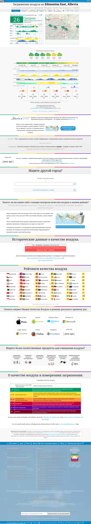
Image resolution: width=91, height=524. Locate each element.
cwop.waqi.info (43, 469)
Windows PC (69, 317)
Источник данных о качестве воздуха (17, 470)
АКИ (17, 15)
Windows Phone (53, 317)
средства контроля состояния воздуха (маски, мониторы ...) (19, 475)
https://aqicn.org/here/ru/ (45, 143)
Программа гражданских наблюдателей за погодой (51, 468)
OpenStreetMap (71, 39)
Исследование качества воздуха (18, 457)
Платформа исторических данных (16, 478)
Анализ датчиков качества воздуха (16, 463)
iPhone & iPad (22, 317)
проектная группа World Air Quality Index (57, 434)
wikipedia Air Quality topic (51, 417)
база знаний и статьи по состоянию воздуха (19, 461)
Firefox (37, 330)
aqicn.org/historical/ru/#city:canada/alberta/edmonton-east (45, 258)
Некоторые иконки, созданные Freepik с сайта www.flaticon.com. (50, 475)
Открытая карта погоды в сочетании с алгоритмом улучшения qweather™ (51, 465)
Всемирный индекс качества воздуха (51, 432)
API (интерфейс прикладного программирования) (20, 477)
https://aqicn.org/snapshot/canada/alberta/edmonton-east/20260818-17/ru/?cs (45, 149)
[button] (55, 28)
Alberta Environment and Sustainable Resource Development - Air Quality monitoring (45, 499)
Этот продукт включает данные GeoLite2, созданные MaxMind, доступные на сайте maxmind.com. (52, 458)
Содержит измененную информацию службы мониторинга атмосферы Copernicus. (50, 472)
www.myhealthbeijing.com (67, 424)
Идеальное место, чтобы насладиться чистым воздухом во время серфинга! (50, 484)
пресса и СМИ (10, 454)
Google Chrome (22, 330)
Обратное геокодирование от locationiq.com (49, 480)
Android (37, 317)
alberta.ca (71, 119)
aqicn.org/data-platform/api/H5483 (51, 162)
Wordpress (53, 330)
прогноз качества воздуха (14, 473)
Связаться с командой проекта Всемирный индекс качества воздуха (20, 452)
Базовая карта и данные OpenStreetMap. (48, 482)
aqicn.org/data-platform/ (45, 260)
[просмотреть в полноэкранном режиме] (41, 15)
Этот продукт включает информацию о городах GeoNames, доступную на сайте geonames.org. (50, 461)
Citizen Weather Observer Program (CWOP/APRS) (45, 498)
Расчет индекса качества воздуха (16, 471)
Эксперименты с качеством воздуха (16, 462)
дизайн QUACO (41, 487)
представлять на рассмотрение (58, 514)
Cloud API (69, 329)
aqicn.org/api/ (70, 163)
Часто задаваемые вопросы (16, 467)
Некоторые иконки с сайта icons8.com (48, 478)
